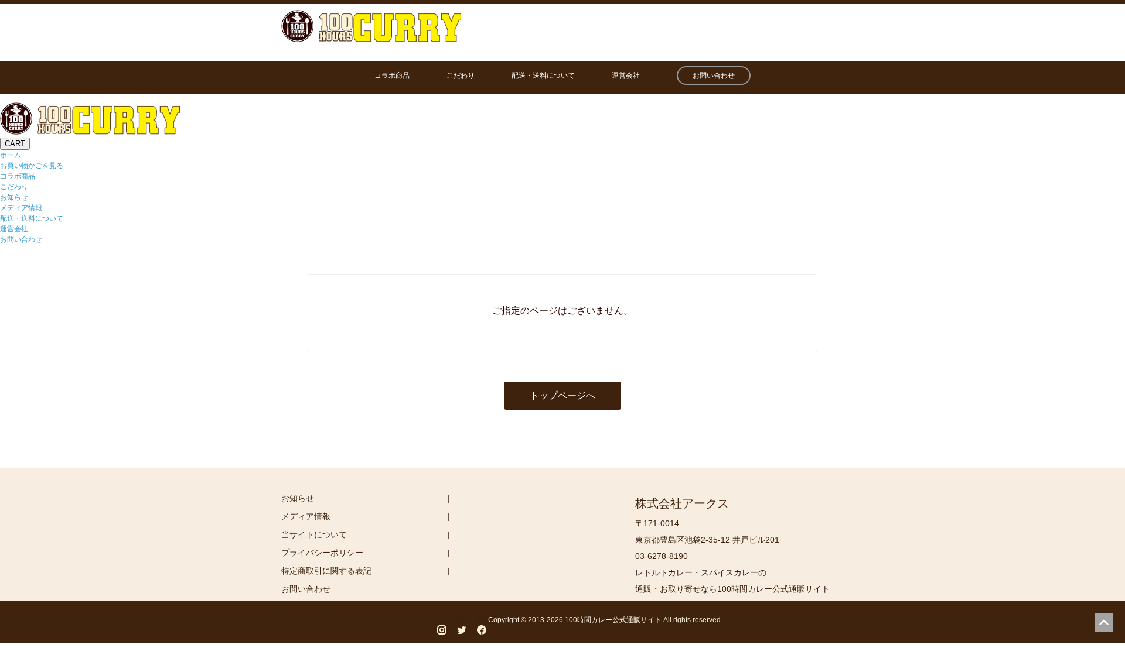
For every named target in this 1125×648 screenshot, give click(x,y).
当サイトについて (314, 534)
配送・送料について (543, 75)
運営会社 (626, 75)
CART (15, 143)
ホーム (10, 155)
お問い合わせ (714, 75)
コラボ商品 (392, 75)
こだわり (460, 75)
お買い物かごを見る (31, 166)
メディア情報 (21, 208)
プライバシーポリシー (322, 552)
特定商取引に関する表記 (326, 570)
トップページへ (562, 395)
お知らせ (14, 197)
